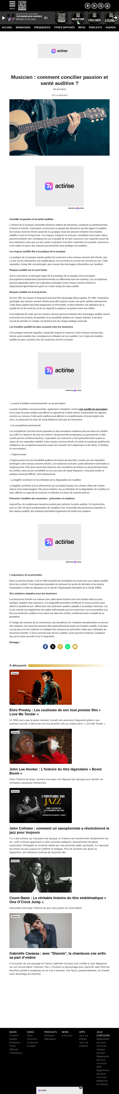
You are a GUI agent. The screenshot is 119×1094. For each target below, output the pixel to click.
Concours (67, 1035)
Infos (81, 27)
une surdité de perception (93, 409)
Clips (29, 1035)
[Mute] (46, 18)
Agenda (111, 27)
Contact (13, 1035)
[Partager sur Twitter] (52, 647)
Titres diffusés (64, 27)
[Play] (4, 18)
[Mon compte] (107, 6)
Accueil (7, 27)
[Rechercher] (101, 6)
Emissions (14, 1042)
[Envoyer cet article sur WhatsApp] (67, 647)
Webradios (23, 27)
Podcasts (95, 27)
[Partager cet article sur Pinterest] (59, 647)
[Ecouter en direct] (94, 6)
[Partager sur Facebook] (44, 647)
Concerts (32, 1038)
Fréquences (42, 27)
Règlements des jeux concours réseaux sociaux (103, 1045)
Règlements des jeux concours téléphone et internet (103, 1077)
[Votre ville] (88, 6)
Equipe (13, 1038)
